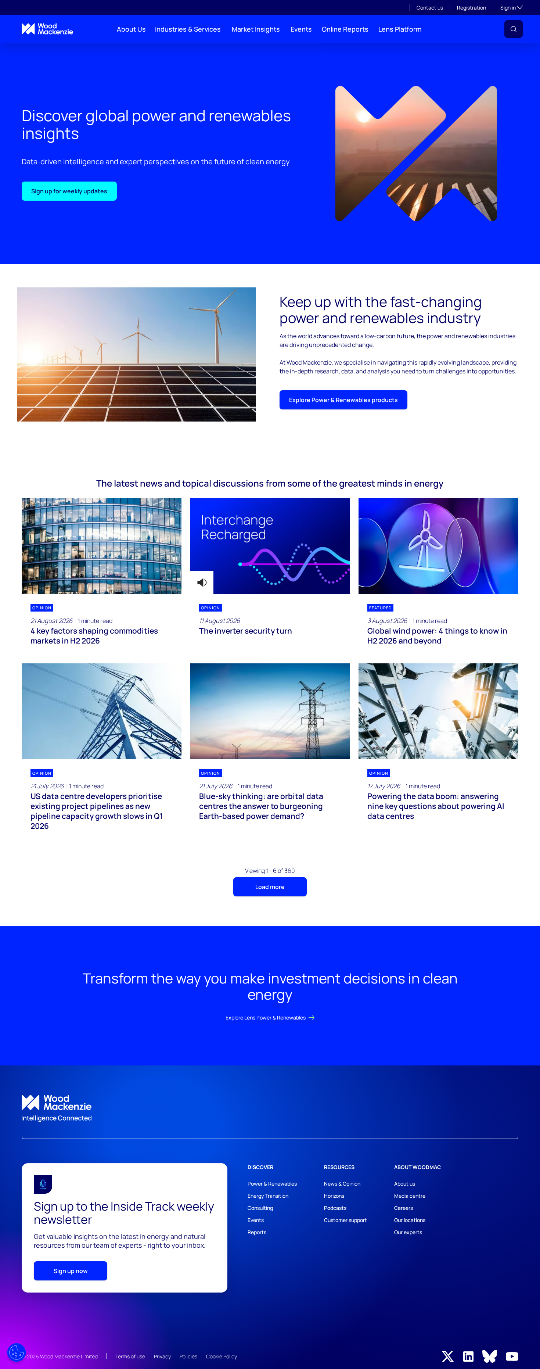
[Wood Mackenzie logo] (47, 29)
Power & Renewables (272, 1183)
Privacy (162, 1356)
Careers (403, 1207)
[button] (513, 29)
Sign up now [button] (71, 1271)
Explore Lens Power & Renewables (266, 1017)
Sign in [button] (511, 7)
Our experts (408, 1232)
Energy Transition (268, 1195)
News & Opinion (342, 1183)
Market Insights (256, 29)
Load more (270, 887)
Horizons (334, 1195)
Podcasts (335, 1207)
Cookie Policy (221, 1356)
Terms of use (130, 1356)
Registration (471, 7)
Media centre (409, 1195)
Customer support (345, 1219)
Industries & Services (188, 29)
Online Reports (345, 29)
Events (301, 29)
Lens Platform (400, 29)
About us (404, 1183)
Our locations (409, 1219)
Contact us (430, 7)
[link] (270, 1108)
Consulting (260, 1207)
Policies (188, 1356)
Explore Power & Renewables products (343, 400)
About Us (131, 29)
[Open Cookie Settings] (16, 1352)
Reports (257, 1232)
